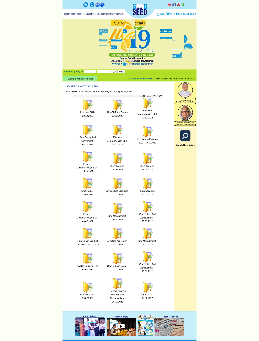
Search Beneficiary (185, 145)
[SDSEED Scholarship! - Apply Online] (185, 126)
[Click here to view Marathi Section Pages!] (102, 6)
